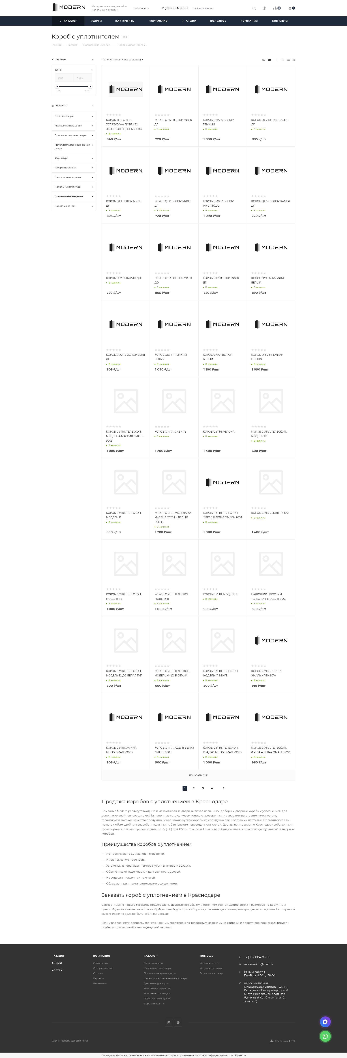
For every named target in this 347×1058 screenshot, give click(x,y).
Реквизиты (100, 983)
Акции (57, 963)
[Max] (325, 1021)
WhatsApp (178, 1023)
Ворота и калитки (155, 1003)
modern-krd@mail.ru (258, 964)
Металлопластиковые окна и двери (165, 978)
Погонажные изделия (157, 998)
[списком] (288, 60)
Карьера (98, 978)
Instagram (169, 1023)
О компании (100, 963)
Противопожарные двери (160, 973)
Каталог (58, 955)
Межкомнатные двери (158, 968)
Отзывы (98, 973)
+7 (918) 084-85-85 (174, 8)
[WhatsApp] (325, 1036)
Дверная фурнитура (156, 983)
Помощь (206, 955)
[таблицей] (294, 60)
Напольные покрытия (157, 988)
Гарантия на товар (211, 973)
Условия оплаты (209, 963)
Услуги (57, 970)
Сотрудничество (103, 968)
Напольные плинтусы (157, 993)
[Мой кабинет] (264, 8)
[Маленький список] (263, 60)
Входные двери (153, 963)
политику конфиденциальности (213, 1055)
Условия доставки (211, 968)
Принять (240, 1055)
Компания (101, 955)
